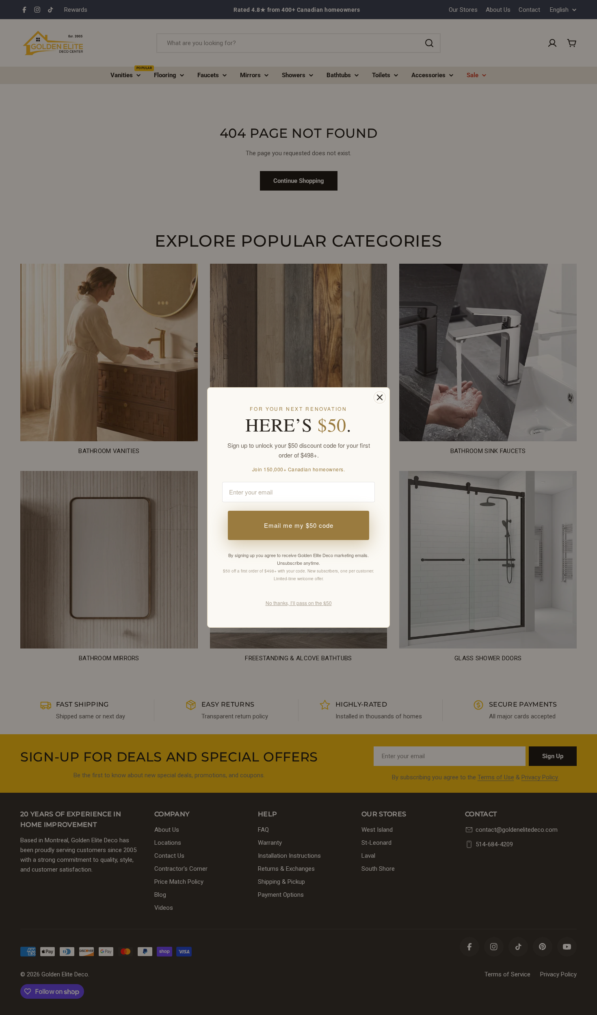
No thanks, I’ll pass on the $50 (299, 602)
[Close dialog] (380, 397)
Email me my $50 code (298, 525)
